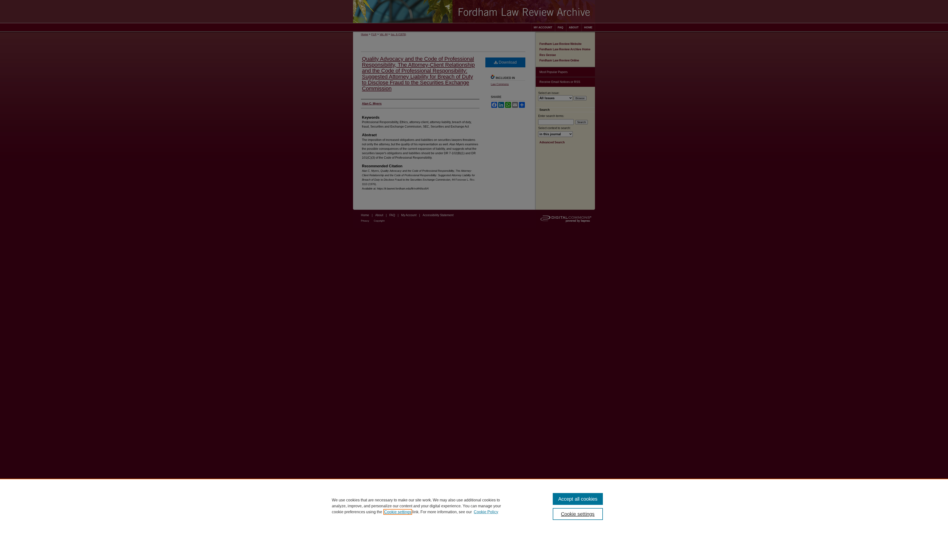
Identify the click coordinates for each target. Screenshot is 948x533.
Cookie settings (397, 512)
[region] (474, 506)
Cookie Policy (486, 512)
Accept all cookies (577, 499)
